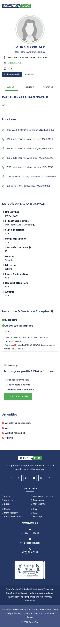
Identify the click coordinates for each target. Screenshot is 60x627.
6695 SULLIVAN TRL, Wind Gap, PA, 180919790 (30, 157)
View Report (30, 74)
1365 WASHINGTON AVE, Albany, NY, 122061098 (30, 129)
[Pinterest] (41, 478)
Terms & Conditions (44, 613)
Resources (38, 500)
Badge (7, 503)
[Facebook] (11, 478)
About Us (8, 500)
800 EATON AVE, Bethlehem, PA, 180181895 (29, 185)
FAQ (35, 512)
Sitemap (37, 516)
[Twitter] (19, 478)
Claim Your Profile (13, 516)
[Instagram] (49, 478)
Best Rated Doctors (43, 496)
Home (7, 496)
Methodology (11, 512)
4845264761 (14, 62)
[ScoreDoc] (16, 5)
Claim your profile (12, 74)
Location (29, 86)
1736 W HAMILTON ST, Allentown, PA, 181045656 (31, 176)
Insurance (48, 86)
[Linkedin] (26, 478)
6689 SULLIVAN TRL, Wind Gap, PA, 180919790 (30, 139)
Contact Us (39, 503)
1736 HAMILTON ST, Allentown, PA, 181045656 (30, 167)
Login (30, 617)
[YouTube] (34, 478)
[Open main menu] (54, 5)
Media (7, 509)
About (10, 86)
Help (35, 509)
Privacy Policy (25, 613)
